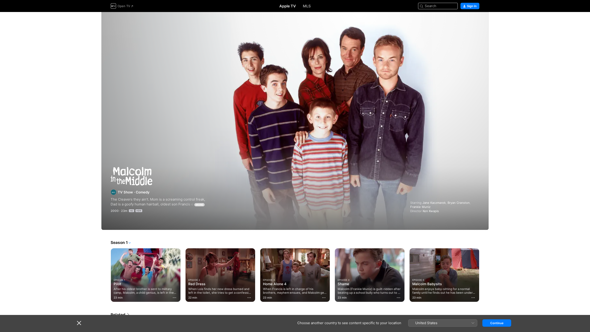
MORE (199, 204)
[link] (120, 314)
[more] (174, 297)
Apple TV (287, 6)
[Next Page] (484, 275)
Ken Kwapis (431, 211)
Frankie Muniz (420, 207)
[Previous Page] (106, 275)
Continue (497, 323)
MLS (307, 6)
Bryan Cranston (459, 203)
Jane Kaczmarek (434, 203)
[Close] (79, 323)
